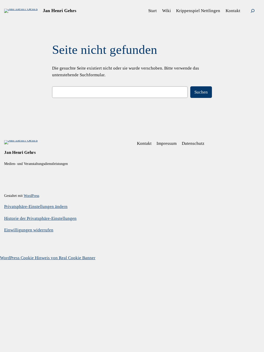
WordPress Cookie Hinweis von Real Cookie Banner (47, 257)
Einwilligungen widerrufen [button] (28, 230)
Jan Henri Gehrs (59, 10)
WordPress (31, 196)
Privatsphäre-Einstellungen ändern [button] (36, 206)
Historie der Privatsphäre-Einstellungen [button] (40, 218)
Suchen (201, 92)
